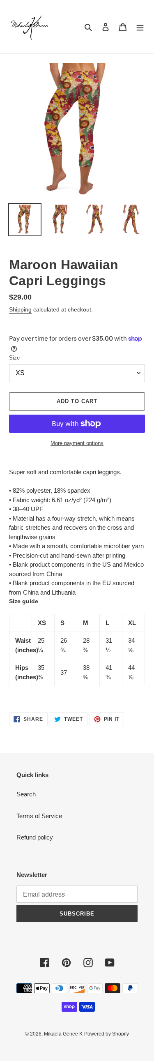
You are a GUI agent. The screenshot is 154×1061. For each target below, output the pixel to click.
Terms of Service (39, 815)
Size (14, 358)
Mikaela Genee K (63, 1034)
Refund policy (34, 837)
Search (26, 794)
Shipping (20, 309)
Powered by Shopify (106, 1034)
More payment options (77, 443)
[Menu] (140, 27)
